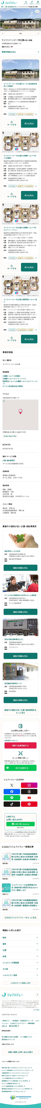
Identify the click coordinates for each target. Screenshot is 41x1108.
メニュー (38, 3)
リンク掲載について (26, 1037)
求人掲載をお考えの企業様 (10, 1037)
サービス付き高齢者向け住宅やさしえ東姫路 (20, 595)
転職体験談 (31, 1023)
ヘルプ (37, 1021)
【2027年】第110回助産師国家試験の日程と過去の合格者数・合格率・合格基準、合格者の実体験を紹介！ (25, 857)
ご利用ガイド (6, 1021)
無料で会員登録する (20, 745)
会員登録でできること (11, 740)
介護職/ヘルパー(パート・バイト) (14, 378)
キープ (26, 3)
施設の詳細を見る (25, 568)
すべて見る (36, 1010)
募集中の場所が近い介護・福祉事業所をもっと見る (20, 711)
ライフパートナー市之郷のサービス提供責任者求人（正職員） (20, 85)
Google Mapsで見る (10, 436)
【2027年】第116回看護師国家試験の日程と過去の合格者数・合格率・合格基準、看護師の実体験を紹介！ (25, 903)
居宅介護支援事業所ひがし (14, 639)
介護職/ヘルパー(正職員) (11, 376)
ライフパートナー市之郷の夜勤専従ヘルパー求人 (20, 300)
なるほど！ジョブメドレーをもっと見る (21, 917)
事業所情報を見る (9, 51)
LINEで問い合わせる (21, 824)
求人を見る (29, 123)
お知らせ (4, 1026)
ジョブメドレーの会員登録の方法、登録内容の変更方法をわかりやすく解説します (24, 887)
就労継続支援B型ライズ (13, 683)
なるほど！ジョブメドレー (18, 1023)
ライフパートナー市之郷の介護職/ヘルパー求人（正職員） (20, 156)
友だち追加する (22, 768)
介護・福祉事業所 (9, 460)
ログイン (32, 3)
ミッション (5, 1023)
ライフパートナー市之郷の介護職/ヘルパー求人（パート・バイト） (20, 228)
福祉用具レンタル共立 (12, 551)
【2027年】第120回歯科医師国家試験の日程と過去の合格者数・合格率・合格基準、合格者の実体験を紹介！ (25, 872)
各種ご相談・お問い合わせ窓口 (20, 1052)
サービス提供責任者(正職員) (13, 386)
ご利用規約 (15, 1021)
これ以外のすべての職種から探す (20, 983)
